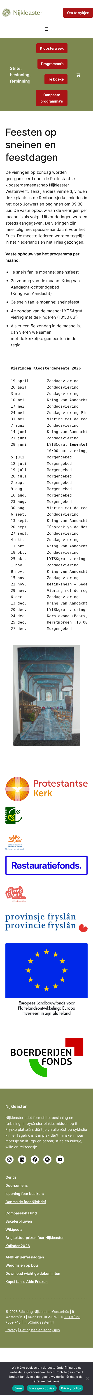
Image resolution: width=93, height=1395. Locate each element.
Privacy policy (71, 1388)
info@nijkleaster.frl (39, 1322)
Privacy (11, 1330)
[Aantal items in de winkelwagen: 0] (78, 74)
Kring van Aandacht (31, 293)
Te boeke (56, 79)
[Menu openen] (46, 29)
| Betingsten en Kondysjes (39, 1330)
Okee (18, 1388)
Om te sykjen (78, 12)
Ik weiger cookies (41, 1388)
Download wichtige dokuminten (32, 1273)
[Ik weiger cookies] (87, 1378)
